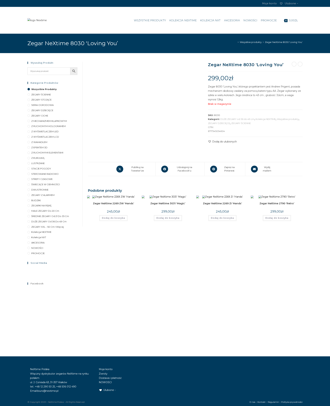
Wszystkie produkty (288, 119)
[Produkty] (300, 64)
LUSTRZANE (38, 163)
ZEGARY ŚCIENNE (241, 123)
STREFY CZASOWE (42, 179)
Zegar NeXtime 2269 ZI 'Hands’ (222, 203)
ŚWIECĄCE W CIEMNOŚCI (45, 184)
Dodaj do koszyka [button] (113, 218)
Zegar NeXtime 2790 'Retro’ (277, 203)
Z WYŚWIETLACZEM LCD (45, 136)
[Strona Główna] (235, 42)
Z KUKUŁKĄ (37, 158)
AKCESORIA (38, 242)
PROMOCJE (38, 253)
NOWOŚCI (37, 248)
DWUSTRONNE (39, 189)
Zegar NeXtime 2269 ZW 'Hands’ (113, 203)
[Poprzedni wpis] (294, 64)
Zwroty (103, 373)
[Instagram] (34, 3)
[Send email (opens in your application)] (38, 3)
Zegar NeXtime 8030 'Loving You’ (283, 42)
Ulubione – (291, 3)
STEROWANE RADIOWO (45, 174)
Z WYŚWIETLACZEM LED (45, 131)
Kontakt (261, 402)
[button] (222, 142)
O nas (252, 402)
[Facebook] (30, 3)
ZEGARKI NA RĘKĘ (41, 205)
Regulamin (273, 402)
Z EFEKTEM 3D (39, 147)
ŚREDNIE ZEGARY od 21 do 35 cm (50, 216)
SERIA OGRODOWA (42, 105)
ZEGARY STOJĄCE (41, 99)
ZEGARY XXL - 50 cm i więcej (47, 226)
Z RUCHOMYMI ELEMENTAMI (47, 152)
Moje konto (106, 369)
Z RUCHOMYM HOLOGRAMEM (48, 126)
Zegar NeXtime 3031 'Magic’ (167, 203)
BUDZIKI (36, 200)
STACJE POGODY (41, 168)
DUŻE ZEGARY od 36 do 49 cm (237, 119)
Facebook (37, 283)
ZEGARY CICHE (39, 115)
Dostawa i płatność (110, 378)
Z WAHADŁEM (39, 142)
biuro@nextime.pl (47, 390)
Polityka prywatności (291, 402)
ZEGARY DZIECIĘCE (219, 123)
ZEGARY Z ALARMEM (42, 195)
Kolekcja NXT (38, 237)
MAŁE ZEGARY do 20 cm (45, 210)
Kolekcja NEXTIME (266, 119)
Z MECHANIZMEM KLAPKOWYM (49, 121)
